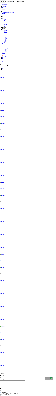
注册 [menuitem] (4, 13)
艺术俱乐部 (4, 28)
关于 (7, 394)
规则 (2, 395)
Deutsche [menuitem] (13, 12)
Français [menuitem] (10, 12)
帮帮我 (1, 394)
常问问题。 (4, 394)
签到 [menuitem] (3, 13)
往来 (8, 394)
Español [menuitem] (8, 12)
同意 (51, 378)
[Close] (0, 377)
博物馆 (3, 17)
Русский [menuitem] (3, 12)
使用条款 (4, 395)
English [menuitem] (6, 12)
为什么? (5, 373)
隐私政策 (7, 395)
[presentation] (29, 69)
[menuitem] (15, 12)
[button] (4, 4)
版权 (9, 395)
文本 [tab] (3, 68)
